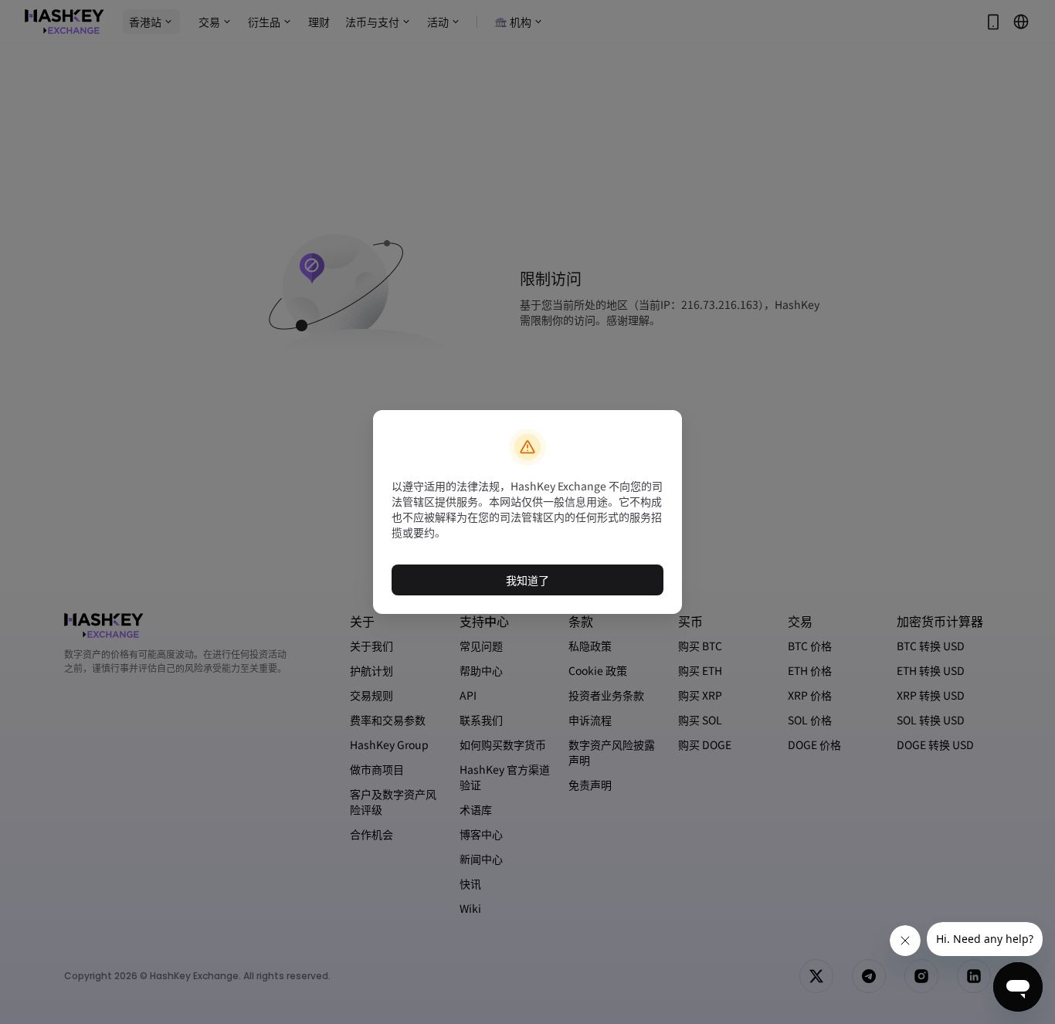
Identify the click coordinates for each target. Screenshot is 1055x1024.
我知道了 (527, 580)
